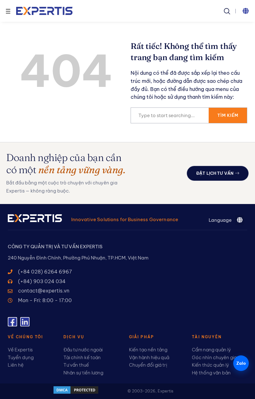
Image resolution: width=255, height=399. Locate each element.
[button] (245, 11)
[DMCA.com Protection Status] (76, 393)
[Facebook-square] (12, 321)
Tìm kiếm (227, 115)
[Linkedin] (25, 321)
